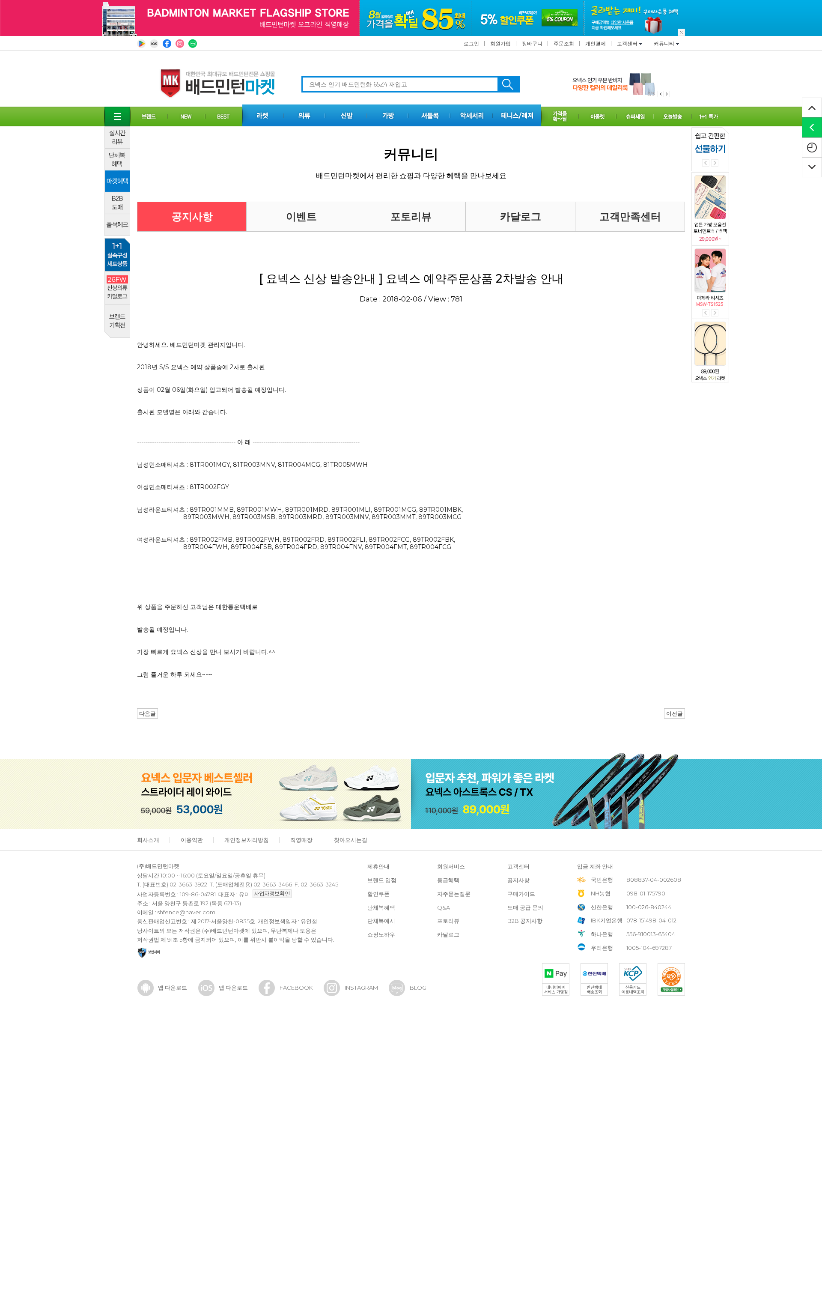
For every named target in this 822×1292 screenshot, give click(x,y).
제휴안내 (378, 866)
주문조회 (564, 43)
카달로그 (520, 216)
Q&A (443, 907)
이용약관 (192, 839)
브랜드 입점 (381, 880)
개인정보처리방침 (246, 839)
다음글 (147, 713)
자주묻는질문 (454, 893)
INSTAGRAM (361, 987)
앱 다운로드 (172, 987)
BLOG (418, 987)
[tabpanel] (621, 84)
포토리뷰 (411, 216)
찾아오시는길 (350, 839)
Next (714, 163)
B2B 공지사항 (524, 920)
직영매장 (301, 839)
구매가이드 (521, 893)
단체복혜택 (381, 907)
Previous (705, 163)
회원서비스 (451, 866)
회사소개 (148, 839)
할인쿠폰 (378, 893)
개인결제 (595, 43)
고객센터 (628, 43)
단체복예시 (381, 920)
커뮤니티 (665, 43)
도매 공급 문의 (525, 907)
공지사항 (192, 216)
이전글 (674, 713)
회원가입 (500, 43)
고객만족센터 (630, 216)
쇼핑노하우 (381, 934)
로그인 (471, 43)
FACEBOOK (296, 987)
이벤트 (301, 216)
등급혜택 (448, 880)
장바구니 (532, 43)
